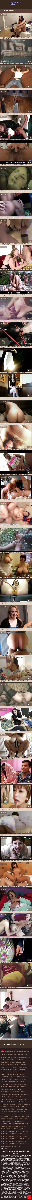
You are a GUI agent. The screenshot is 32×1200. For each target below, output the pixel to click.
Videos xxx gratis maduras (18, 1155)
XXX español (7, 1189)
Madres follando (20, 1158)
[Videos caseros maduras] (29, 1197)
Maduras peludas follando (19, 1189)
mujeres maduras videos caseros (12, 1101)
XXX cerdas (13, 1184)
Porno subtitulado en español (9, 1191)
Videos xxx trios (23, 1183)
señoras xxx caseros (20, 1114)
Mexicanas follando (17, 1178)
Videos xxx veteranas (12, 1176)
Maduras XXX (5, 1184)
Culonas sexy (21, 1174)
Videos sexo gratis (6, 1185)
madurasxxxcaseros (8, 1099)
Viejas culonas (23, 1176)
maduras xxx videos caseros (14, 1096)
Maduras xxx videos (23, 1187)
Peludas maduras (6, 1188)
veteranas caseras (16, 1119)
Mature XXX (22, 1179)
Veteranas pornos (16, 1172)
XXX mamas (16, 1170)
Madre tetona (18, 1164)
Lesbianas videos (6, 1192)
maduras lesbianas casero (17, 1087)
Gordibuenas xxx (24, 1191)
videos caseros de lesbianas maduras (13, 1126)
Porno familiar (24, 1156)
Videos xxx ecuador (12, 1179)
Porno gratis (7, 1172)
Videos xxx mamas (19, 1160)
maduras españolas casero (10, 1077)
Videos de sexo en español (16, 1180)
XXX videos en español (19, 1192)
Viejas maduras (5, 1155)
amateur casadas (7, 1054)
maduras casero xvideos (9, 1069)
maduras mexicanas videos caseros (13, 1089)
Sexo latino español (13, 1156)
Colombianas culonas (7, 1168)
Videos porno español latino (22, 1159)
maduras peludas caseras (10, 1091)
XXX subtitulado (22, 1197)
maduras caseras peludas (10, 1064)
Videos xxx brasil (6, 1178)
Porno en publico (11, 1174)
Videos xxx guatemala (7, 1160)
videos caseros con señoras (18, 1124)
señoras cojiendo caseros (20, 1109)
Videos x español (21, 1163)
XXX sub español (17, 1188)
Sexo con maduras (17, 1185)
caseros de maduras (21, 1054)
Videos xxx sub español (17, 1182)
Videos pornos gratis (24, 1184)
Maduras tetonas (11, 1187)
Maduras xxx (17, 1162)
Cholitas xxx (16, 1171)
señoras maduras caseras (10, 1111)
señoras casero (14, 1106)
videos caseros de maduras (10, 1129)
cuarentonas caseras (8, 1057)
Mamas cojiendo (13, 1183)
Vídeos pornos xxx (10, 1193)
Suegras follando (6, 1195)
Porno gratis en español (8, 1158)
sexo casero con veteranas (10, 1116)
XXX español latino (22, 1193)
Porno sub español (20, 1168)
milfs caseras (21, 1099)
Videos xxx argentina (23, 1196)
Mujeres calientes (10, 1163)
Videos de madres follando (9, 1197)
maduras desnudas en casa (16, 1074)
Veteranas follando (20, 1167)
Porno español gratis (18, 1195)
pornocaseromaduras (8, 1104)
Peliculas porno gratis (10, 1175)
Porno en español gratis (14, 1166)
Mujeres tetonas (8, 1162)
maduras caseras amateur (17, 1062)
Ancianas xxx (10, 1167)
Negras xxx (12, 1196)
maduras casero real (20, 1067)
